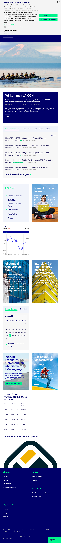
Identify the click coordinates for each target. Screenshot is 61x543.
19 (13, 332)
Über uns (5, 476)
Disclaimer (15, 537)
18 (10, 332)
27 (16, 335)
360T (47, 530)
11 (10, 329)
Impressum (6, 537)
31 (7, 338)
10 (7, 329)
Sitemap (31, 537)
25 (10, 335)
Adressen (35, 480)
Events (10, 218)
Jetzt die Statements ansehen (13, 383)
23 (25, 332)
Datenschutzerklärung (10, 24)
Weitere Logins (36, 496)
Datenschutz (23, 537)
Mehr (7, 116)
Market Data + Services (32, 530)
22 (22, 332)
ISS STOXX (25, 531)
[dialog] (30, 17)
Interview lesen (39, 292)
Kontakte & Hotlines (38, 476)
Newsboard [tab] (32, 129)
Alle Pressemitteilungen (17, 174)
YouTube (5, 516)
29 (22, 335)
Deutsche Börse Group (9, 530)
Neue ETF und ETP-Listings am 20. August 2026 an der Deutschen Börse (27, 146)
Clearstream (6, 531)
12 (13, 329)
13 (16, 329)
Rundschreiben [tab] (44, 129)
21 (19, 332)
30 (25, 335)
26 (13, 335)
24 (7, 335)
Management (7, 483)
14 (19, 329)
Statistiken (12, 200)
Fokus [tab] (24, 129)
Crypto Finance (16, 531)
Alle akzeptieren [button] (48, 15)
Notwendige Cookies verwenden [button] (48, 19)
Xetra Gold (20, 530)
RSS (52, 135)
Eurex (42, 530)
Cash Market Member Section (41, 493)
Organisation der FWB (9, 487)
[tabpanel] (30, 155)
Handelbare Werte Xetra (15, 205)
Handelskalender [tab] (11, 309)
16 (25, 329)
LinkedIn (5, 509)
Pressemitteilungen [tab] (12, 129)
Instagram (6, 513)
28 (19, 335)
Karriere (5, 480)
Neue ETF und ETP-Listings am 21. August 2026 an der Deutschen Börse (27, 139)
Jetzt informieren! (8, 36)
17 (7, 332)
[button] (21, 33)
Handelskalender (14, 196)
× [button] (59, 1)
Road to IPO (12, 214)
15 (22, 329)
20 (16, 332)
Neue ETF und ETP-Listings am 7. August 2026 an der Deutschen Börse (26, 168)
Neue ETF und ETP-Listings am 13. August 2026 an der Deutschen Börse (27, 154)
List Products (13, 210)
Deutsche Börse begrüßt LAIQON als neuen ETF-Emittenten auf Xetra (29, 161)
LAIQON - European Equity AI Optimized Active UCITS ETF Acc (24, 105)
